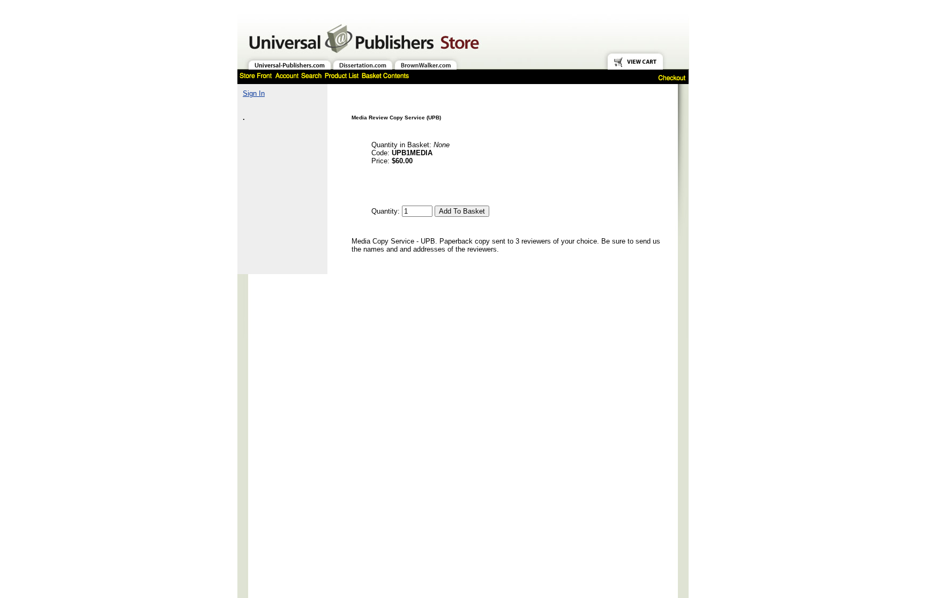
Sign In (254, 93)
